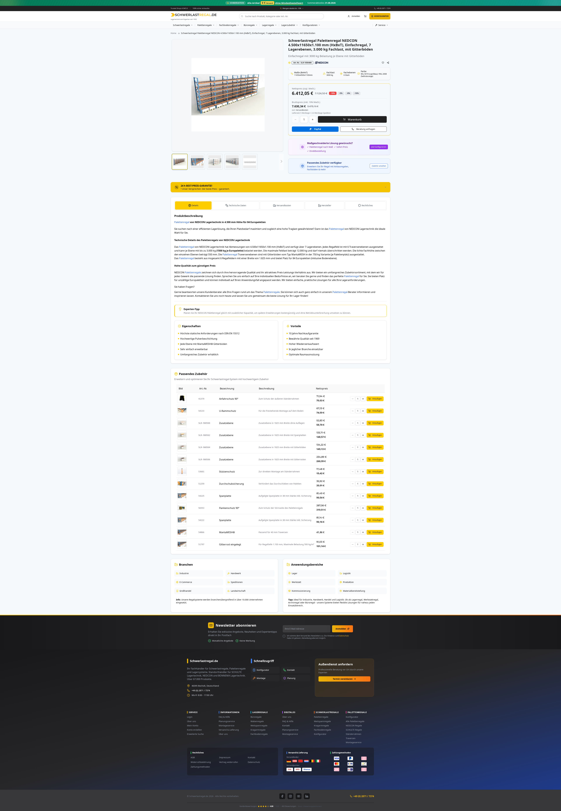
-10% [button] (333, 93)
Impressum (224, 757)
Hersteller (326, 205)
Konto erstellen (194, 729)
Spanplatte (225, 495)
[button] (180, 162)
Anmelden (341, 628)
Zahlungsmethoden (200, 766)
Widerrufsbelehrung (201, 762)
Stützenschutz (227, 471)
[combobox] (281, 16)
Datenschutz (344, 635)
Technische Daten (237, 205)
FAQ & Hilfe (224, 717)
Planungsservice (227, 721)
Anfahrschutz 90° (228, 398)
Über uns (191, 721)
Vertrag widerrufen (228, 762)
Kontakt (286, 725)
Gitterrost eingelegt (230, 544)
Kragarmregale (258, 729)
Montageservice (226, 725)
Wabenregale (257, 721)
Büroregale (256, 717)
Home (173, 33)
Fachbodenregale (259, 734)
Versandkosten (284, 205)
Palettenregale (193, 272)
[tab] (280, 187)
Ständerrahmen (353, 734)
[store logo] (194, 15)
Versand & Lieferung (229, 729)
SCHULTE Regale (354, 729)
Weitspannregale (259, 725)
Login (189, 717)
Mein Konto (192, 725)
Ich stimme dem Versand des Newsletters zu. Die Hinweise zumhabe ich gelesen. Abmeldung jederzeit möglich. (318, 637)
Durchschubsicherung (231, 483)
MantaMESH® (227, 532)
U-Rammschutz (227, 411)
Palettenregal (181, 222)
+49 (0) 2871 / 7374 (383, 8)
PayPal (317, 129)
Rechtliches (367, 205)
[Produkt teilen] (388, 62)
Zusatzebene (226, 423)
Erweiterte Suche (195, 734)
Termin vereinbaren (343, 678)
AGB (193, 757)
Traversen (350, 738)
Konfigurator (320, 734)
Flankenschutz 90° (229, 508)
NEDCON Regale (354, 725)
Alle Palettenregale (355, 721)
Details (195, 205)
